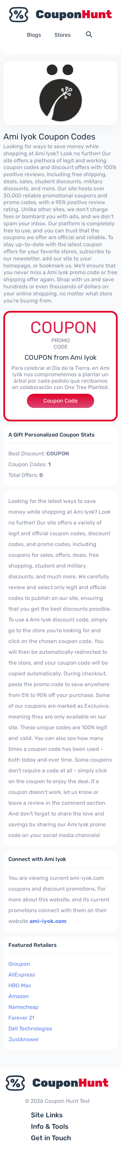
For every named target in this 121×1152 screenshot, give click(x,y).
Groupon (19, 964)
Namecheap (23, 1007)
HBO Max (19, 985)
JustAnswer (23, 1039)
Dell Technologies (30, 1028)
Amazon (18, 996)
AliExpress (21, 974)
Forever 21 (21, 1018)
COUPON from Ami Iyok (60, 357)
